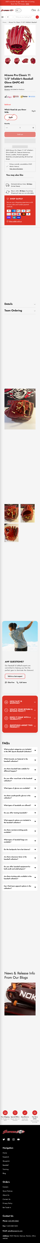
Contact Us (6, 1199)
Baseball (5, 1165)
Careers (5, 1187)
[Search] (37, 17)
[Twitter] (3, 1139)
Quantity (7, 124)
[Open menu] (2, 17)
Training (5, 1169)
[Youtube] (18, 1139)
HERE (27, 4)
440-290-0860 (13, 1221)
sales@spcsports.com (15, 1231)
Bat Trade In (7, 1207)
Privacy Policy (7, 1203)
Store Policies (7, 1191)
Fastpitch (6, 1157)
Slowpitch (6, 1161)
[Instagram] (13, 1139)
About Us (6, 1195)
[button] (20, 140)
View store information (16, 169)
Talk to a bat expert (15, 676)
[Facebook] (8, 1139)
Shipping (7, 89)
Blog (4, 1173)
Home (4, 22)
